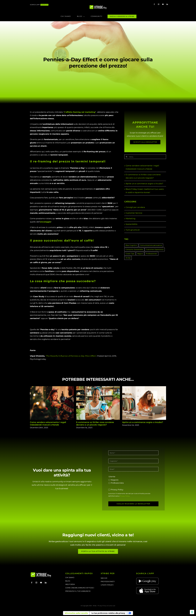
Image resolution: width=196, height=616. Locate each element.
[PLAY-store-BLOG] (147, 578)
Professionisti (151, 254)
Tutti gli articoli (133, 230)
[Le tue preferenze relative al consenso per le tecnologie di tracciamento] (192, 612)
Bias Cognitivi (131, 245)
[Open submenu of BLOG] (84, 16)
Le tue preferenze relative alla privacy (108, 613)
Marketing (130, 218)
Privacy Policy (117, 490)
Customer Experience (155, 249)
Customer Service (134, 213)
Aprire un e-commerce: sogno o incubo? (144, 183)
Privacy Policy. (125, 496)
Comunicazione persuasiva (151, 245)
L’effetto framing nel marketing (79, 112)
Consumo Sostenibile (134, 249)
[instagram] (158, 4)
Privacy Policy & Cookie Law (106, 605)
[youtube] (162, 4)
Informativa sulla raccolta (76, 613)
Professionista (117, 483)
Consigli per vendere (135, 207)
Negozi (140, 254)
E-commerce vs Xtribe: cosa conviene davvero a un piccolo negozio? (98, 403)
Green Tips (130, 254)
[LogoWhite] (98, 6)
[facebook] (154, 4)
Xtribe (128, 258)
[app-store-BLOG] (147, 587)
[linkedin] (167, 4)
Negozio (114, 480)
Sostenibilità (131, 224)
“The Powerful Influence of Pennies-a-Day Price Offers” (70, 356)
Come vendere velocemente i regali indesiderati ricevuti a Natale (52, 403)
